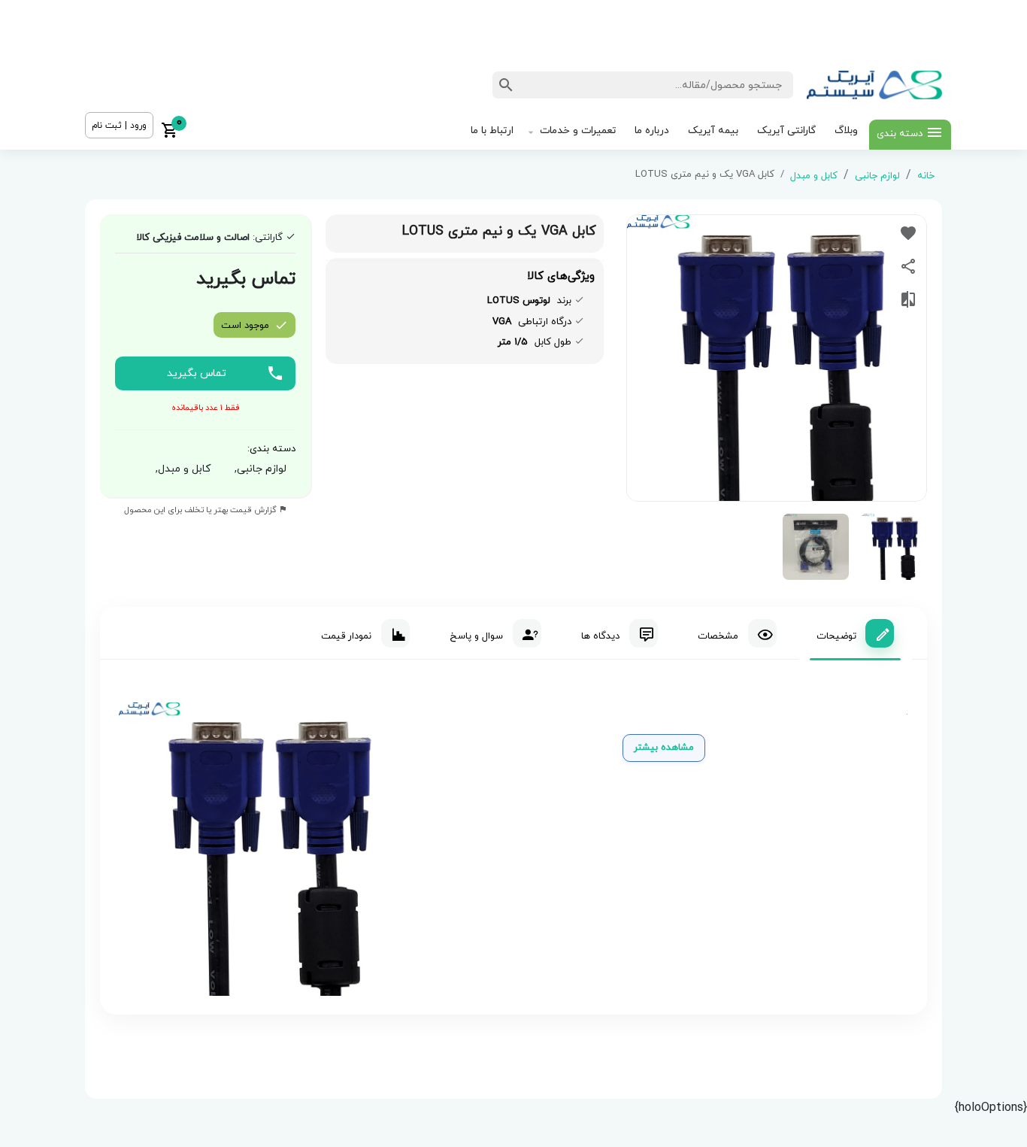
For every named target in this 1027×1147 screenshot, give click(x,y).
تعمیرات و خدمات (578, 130)
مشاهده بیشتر (664, 747)
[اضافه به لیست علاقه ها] (908, 233)
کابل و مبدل (814, 176)
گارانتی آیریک (786, 130)
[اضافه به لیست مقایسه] (908, 299)
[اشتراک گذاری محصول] (908, 266)
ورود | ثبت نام (119, 126)
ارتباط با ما (492, 130)
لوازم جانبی (877, 176)
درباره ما (652, 130)
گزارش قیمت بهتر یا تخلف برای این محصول (201, 510)
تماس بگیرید (196, 373)
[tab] (855, 633)
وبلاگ (846, 130)
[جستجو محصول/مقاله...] (506, 85)
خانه (926, 176)
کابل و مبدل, (180, 469)
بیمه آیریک (713, 130)
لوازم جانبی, (257, 469)
